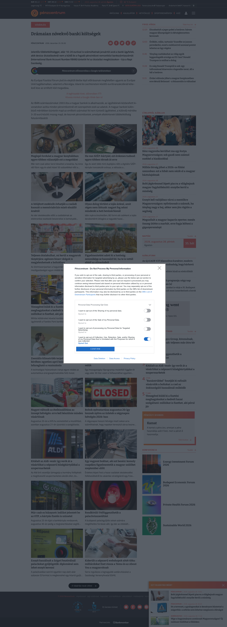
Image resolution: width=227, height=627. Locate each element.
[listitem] (114, 304)
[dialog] (114, 313)
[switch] (147, 310)
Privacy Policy (129, 358)
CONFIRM (95, 349)
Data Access (114, 358)
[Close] (160, 268)
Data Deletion (99, 358)
